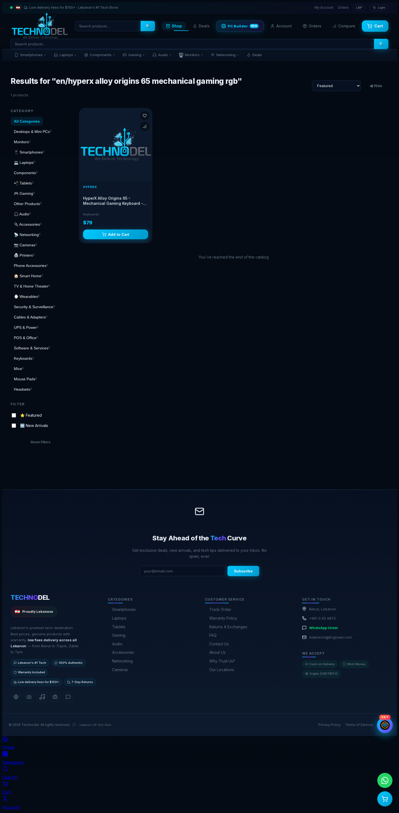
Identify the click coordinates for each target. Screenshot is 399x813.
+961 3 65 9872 (322, 618)
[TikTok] (42, 696)
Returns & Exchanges (228, 626)
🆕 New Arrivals (34, 425)
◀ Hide (376, 86)
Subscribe (243, 571)
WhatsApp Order (323, 628)
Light (381, 7)
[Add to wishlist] (144, 115)
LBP (359, 7)
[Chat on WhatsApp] (384, 780)
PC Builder (242, 26)
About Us (217, 652)
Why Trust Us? (222, 661)
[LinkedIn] (55, 696)
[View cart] (384, 798)
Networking (227, 55)
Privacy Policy (329, 725)
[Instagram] (29, 696)
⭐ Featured (31, 415)
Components (102, 55)
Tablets (118, 626)
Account (284, 26)
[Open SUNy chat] (384, 725)
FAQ (213, 635)
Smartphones (33, 55)
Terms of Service (359, 725)
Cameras (120, 669)
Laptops (67, 55)
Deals (204, 26)
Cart (378, 26)
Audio (164, 55)
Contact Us (219, 644)
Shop (177, 26)
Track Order (220, 609)
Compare (346, 26)
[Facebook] (16, 696)
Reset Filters (40, 442)
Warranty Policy (223, 618)
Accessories (123, 652)
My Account (324, 7)
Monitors (190, 55)
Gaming (136, 55)
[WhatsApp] (68, 696)
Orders (343, 7)
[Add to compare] (144, 126)
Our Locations (221, 669)
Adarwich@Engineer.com (330, 637)
